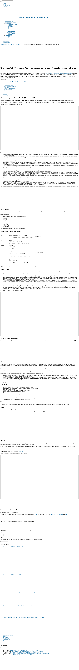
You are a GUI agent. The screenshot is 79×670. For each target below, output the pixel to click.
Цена (4, 92)
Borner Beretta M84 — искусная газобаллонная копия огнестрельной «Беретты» (26, 652)
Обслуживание (6, 41)
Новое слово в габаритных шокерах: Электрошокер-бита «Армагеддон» (25, 650)
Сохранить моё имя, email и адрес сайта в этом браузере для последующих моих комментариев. (22, 539)
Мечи (9, 37)
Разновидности (9, 85)
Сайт (1, 537)
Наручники (10, 26)
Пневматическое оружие (10, 22)
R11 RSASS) (69, 73)
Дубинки (10, 25)
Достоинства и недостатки (11, 82)
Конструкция (6, 87)
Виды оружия (6, 19)
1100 (51, 73)
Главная (4, 3)
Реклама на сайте (6, 5)
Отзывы (5, 94)
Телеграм (67, 514)
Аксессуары (5, 40)
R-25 (65, 73)
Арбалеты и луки (9, 21)
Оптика (4, 38)
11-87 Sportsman (56, 73)
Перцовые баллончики (13, 28)
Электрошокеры (11, 31)
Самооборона (8, 23)
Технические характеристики (9, 86)
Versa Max (47, 73)
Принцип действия (7, 89)
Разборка (5, 90)
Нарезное (10, 34)
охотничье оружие (6, 211)
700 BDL (61, 73)
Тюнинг (5, 91)
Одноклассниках (59, 514)
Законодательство (6, 42)
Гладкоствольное (11, 33)
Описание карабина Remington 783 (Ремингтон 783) (14, 81)
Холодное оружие (9, 35)
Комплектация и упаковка (9, 88)
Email (1, 534)
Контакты (5, 6)
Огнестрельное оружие (10, 32)
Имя (1, 532)
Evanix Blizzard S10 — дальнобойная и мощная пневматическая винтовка (27, 651)
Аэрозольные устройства (13, 24)
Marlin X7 (21, 451)
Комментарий (3, 530)
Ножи (9, 36)
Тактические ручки (12, 29)
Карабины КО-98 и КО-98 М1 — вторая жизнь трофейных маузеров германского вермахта (28, 654)
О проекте (5, 4)
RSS (36, 514)
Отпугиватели (11, 27)
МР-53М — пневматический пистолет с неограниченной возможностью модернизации (30, 653)
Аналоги (5, 95)
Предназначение (9, 84)
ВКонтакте (53, 514)
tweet (4, 500)
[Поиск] (0, 1)
